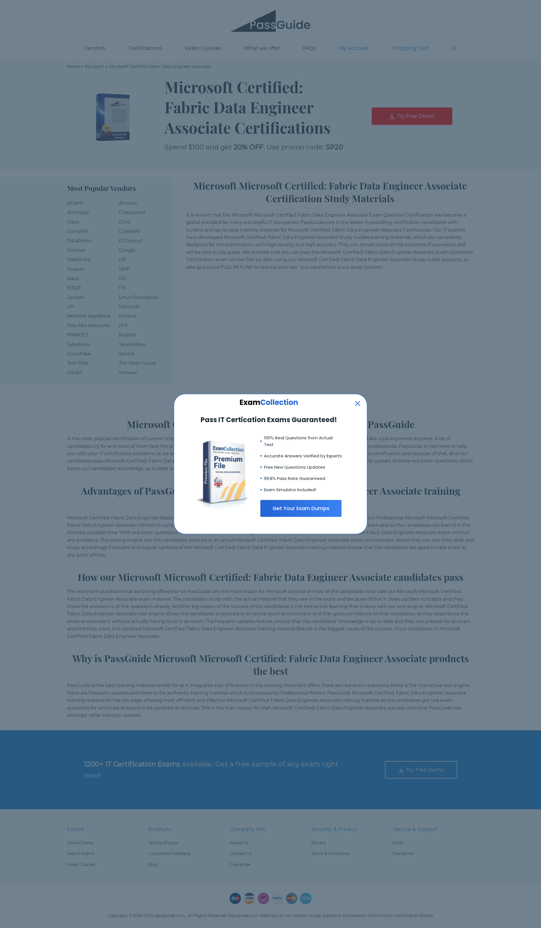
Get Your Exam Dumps (300, 508)
